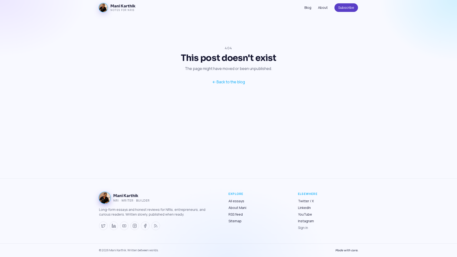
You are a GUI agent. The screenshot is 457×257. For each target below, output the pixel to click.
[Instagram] (134, 226)
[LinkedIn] (113, 226)
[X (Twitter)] (103, 226)
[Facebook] (145, 226)
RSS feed (235, 214)
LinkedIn (304, 207)
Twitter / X (306, 201)
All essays (236, 201)
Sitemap (235, 221)
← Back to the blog (228, 81)
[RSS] (155, 226)
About (323, 7)
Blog (307, 7)
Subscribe (346, 7)
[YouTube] (124, 226)
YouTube (305, 214)
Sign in (303, 227)
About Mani (237, 207)
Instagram (306, 221)
